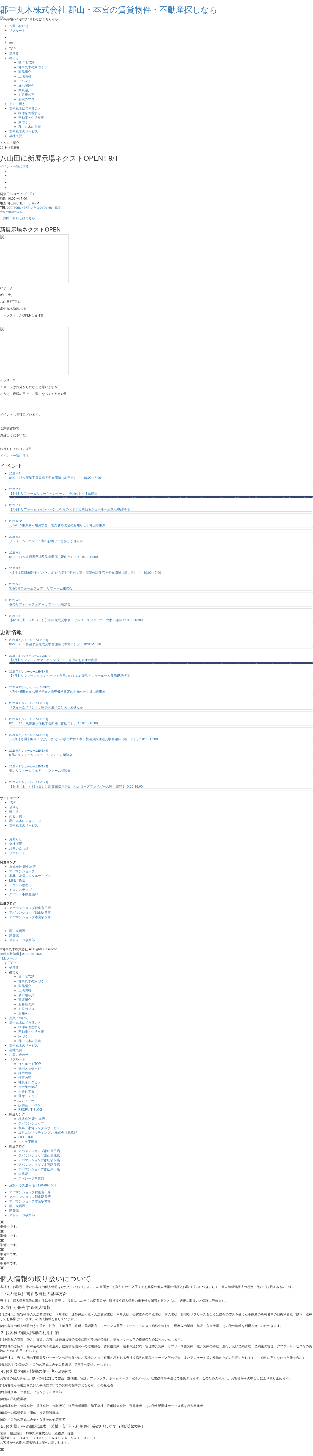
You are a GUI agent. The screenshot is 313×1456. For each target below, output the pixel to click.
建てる (14, 57)
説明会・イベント (31, 1105)
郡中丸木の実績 (29, 126)
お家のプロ (26, 99)
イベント (24, 80)
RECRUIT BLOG (30, 1109)
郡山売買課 (17, 930)
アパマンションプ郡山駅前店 (39, 1160)
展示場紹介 (26, 85)
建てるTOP (26, 62)
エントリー (26, 1100)
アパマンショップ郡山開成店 (39, 1155)
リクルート (17, 30)
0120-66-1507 (32, 953)
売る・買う (17, 103)
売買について (18, 1017)
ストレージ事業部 (22, 940)
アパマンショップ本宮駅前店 (30, 917)
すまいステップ (20, 889)
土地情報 (24, 76)
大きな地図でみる (11, 212)
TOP (12, 48)
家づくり (24, 122)
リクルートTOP (29, 1063)
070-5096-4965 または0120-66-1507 (33, 207)
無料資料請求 (9, 953)
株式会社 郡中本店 (22, 866)
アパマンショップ (22, 871)
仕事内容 (24, 1077)
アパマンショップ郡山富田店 (30, 907)
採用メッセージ (29, 1068)
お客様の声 (26, 94)
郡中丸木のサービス (23, 131)
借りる (14, 53)
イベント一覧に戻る (14, 166)
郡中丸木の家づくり (32, 67)
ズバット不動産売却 (23, 894)
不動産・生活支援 (31, 117)
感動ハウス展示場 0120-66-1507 (32, 1185)
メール (11, 958)
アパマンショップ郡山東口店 (39, 1169)
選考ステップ (28, 1095)
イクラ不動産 (18, 884)
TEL (3, 958)
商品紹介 (24, 71)
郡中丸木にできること (25, 108)
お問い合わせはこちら (19, 217)
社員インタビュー (31, 1082)
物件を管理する (29, 112)
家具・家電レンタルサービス (30, 875)
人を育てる (26, 1091)
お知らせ (24, 1013)
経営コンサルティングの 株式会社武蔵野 (47, 1132)
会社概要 (15, 135)
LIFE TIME (17, 880)
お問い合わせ (18, 25)
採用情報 (24, 1072)
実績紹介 (24, 90)
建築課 (14, 935)
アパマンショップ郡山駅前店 (30, 912)
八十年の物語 (28, 1086)
